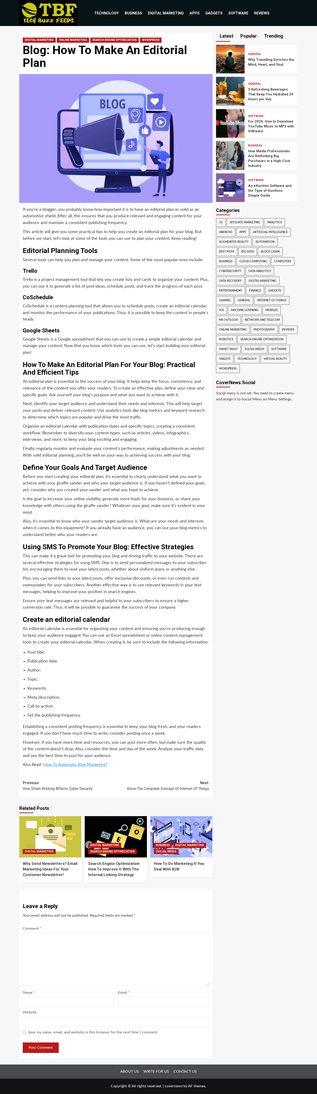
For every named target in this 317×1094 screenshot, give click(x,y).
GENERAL (254, 54)
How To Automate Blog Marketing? (75, 765)
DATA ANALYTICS (260, 271)
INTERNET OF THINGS (271, 300)
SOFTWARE (238, 13)
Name (29, 992)
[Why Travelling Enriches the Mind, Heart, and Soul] (230, 59)
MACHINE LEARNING (245, 310)
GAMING (225, 300)
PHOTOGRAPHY (264, 329)
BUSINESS (133, 13)
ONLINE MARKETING (73, 40)
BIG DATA (247, 251)
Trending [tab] (273, 36)
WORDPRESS (150, 40)
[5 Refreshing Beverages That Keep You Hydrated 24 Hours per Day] (230, 91)
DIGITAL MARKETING (166, 13)
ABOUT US (129, 1071)
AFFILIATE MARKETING (245, 222)
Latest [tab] (226, 36)
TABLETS (224, 358)
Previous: (58, 786)
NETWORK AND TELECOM (262, 319)
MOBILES (271, 310)
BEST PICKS (226, 251)
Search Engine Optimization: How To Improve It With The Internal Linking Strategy (114, 869)
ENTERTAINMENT (230, 290)
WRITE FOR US (156, 1071)
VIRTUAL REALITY (275, 358)
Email (123, 992)
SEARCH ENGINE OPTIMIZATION (114, 40)
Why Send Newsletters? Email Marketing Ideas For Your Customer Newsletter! (50, 869)
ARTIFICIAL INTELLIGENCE (270, 232)
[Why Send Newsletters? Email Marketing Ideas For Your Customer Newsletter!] (50, 836)
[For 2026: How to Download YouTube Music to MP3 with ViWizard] (230, 123)
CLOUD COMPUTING (253, 261)
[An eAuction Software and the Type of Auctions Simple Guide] (230, 187)
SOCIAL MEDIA (166, 851)
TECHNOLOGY (106, 13)
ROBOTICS (226, 339)
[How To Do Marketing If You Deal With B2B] (181, 836)
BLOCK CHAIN (270, 251)
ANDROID (225, 232)
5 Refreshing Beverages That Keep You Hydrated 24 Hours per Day (270, 94)
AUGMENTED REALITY (234, 241)
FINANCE (255, 290)
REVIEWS (261, 13)
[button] (295, 13)
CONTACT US (185, 1071)
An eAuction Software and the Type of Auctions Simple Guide (269, 190)
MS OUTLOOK (228, 319)
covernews (173, 1086)
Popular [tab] (248, 36)
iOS (221, 310)
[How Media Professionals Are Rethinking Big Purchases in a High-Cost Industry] (230, 155)
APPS (195, 13)
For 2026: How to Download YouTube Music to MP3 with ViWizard (271, 126)
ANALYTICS (274, 222)
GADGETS (214, 13)
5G (221, 222)
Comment (32, 928)
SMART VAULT (228, 349)
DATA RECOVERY (230, 280)
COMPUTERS (282, 261)
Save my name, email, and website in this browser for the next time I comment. (93, 1032)
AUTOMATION (265, 241)
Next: (168, 786)
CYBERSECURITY (230, 271)
